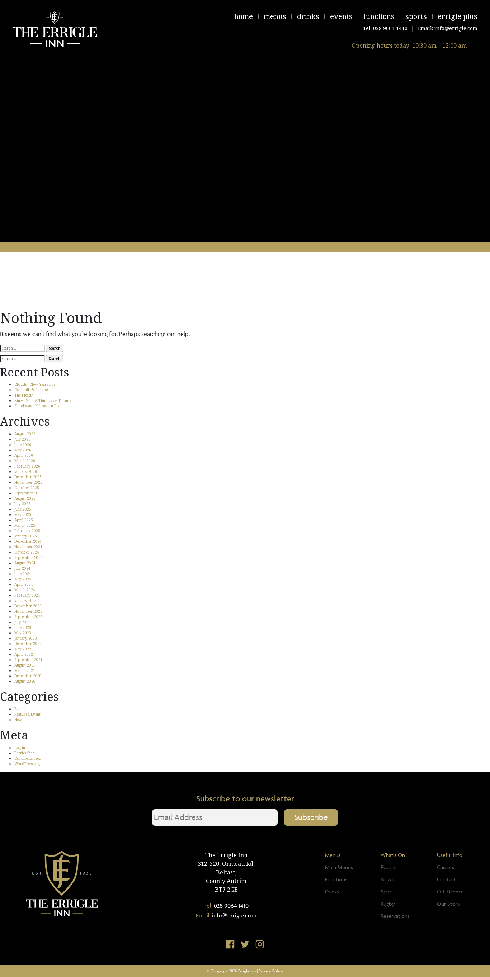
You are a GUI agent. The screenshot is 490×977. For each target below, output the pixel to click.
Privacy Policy (271, 970)
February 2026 (27, 466)
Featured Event (27, 714)
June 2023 (22, 627)
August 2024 (25, 562)
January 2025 (25, 536)
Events (341, 16)
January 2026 (25, 471)
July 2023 (22, 622)
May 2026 (22, 449)
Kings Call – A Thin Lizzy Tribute (42, 400)
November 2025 (28, 482)
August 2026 (25, 433)
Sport (387, 891)
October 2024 (26, 552)
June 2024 (22, 573)
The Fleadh (23, 395)
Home (243, 16)
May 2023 (22, 632)
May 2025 (22, 514)
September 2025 (28, 492)
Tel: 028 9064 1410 (385, 28)
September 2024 (28, 557)
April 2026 (23, 455)
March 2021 (24, 670)
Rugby (388, 903)
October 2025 (26, 487)
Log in (19, 747)
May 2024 (22, 579)
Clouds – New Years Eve (34, 384)
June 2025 (22, 509)
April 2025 (23, 519)
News (18, 719)
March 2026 (24, 460)
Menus (275, 16)
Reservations (395, 915)
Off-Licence (450, 891)
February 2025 (27, 530)
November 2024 (28, 546)
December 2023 (28, 605)
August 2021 (25, 665)
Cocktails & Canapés (31, 389)
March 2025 (24, 525)
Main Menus (339, 867)
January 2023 (25, 638)
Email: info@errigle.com (447, 28)
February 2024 (27, 595)
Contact (446, 879)
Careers (445, 867)
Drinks (308, 16)
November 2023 (28, 611)
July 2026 (22, 439)
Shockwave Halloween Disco (39, 405)
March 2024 (24, 589)
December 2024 (28, 541)
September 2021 (28, 659)
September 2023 (28, 616)
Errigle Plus (457, 16)
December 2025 (28, 476)
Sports (416, 16)
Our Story (448, 903)
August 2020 (25, 681)
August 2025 (25, 498)
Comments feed (27, 758)
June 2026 (22, 444)
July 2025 (22, 503)
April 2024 (23, 584)
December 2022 (28, 643)
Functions (379, 16)
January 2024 (25, 600)
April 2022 (23, 654)
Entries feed (24, 752)
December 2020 (28, 675)
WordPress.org (27, 763)
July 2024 (22, 568)
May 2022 (22, 648)
